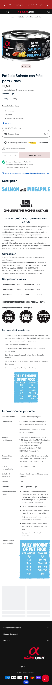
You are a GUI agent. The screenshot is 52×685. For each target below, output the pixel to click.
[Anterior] (4, 5)
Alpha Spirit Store (28, 673)
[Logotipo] (26, 12)
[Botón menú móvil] (3, 12)
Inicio (12, 17)
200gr (15, 99)
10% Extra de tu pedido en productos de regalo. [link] (26, 5)
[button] (8, 12)
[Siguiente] (48, 5)
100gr (6, 99)
